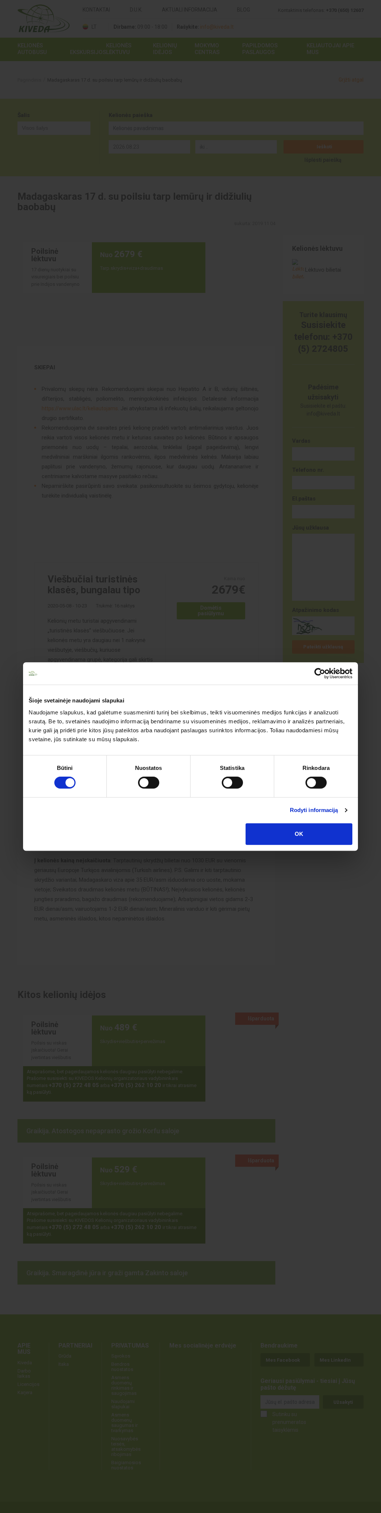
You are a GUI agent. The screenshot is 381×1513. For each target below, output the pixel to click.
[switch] (148, 783)
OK (299, 834)
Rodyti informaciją (314, 810)
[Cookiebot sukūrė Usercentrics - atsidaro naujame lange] (319, 673)
